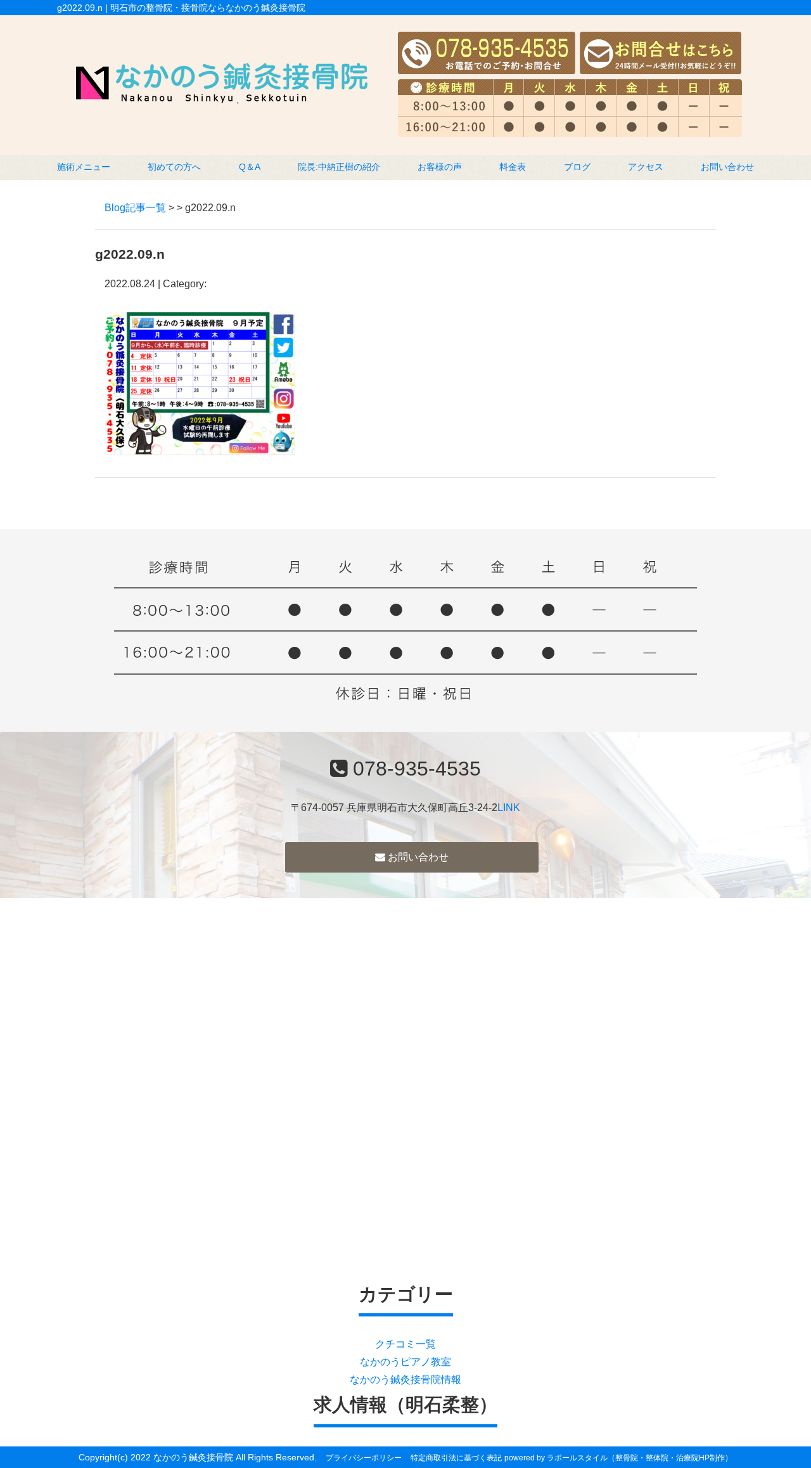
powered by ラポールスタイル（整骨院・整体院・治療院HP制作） (618, 1457)
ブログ (577, 167)
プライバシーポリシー (364, 1457)
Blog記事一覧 (135, 207)
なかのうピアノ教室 (405, 1361)
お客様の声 (440, 167)
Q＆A (249, 167)
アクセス (645, 167)
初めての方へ (174, 167)
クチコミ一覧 (405, 1344)
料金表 (512, 167)
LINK (508, 807)
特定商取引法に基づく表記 (456, 1457)
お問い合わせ (727, 167)
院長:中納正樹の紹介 (339, 167)
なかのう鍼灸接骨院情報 (405, 1379)
